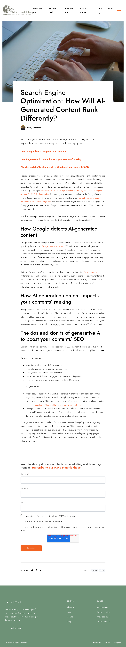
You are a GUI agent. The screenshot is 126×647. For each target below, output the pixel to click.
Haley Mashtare (34, 127)
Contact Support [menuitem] (103, 621)
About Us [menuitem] (71, 607)
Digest (95, 570)
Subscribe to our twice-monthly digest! (56, 467)
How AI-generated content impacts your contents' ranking (51, 159)
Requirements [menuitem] (102, 607)
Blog (102, 570)
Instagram (117, 642)
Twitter (107, 642)
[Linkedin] (40, 570)
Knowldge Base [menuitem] (103, 616)
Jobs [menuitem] (69, 612)
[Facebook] (36, 570)
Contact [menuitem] (70, 616)
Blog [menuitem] (69, 621)
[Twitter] (32, 570)
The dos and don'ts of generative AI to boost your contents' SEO (55, 167)
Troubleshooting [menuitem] (103, 612)
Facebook (97, 642)
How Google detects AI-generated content (43, 151)
